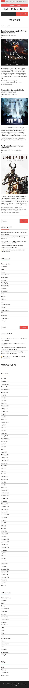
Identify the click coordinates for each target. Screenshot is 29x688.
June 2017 (3, 555)
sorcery (9, 84)
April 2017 (3, 558)
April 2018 (3, 528)
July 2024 (3, 414)
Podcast (3, 307)
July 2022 (3, 444)
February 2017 (4, 563)
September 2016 (5, 577)
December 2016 (5, 569)
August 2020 (4, 479)
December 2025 (5, 381)
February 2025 (4, 406)
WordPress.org (5, 675)
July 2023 (3, 425)
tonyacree (13, 35)
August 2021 (4, 465)
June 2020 (3, 482)
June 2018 (3, 523)
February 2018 (4, 533)
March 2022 (4, 452)
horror (2, 302)
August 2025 (4, 392)
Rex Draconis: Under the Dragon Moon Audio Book (13, 32)
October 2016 (4, 574)
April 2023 (3, 430)
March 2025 (4, 403)
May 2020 (3, 484)
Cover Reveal (4, 291)
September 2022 (5, 438)
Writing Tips (4, 321)
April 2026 (3, 378)
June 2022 (3, 446)
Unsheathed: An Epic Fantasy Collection (12, 147)
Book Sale (3, 280)
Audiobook (9, 81)
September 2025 (5, 389)
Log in (2, 667)
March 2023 (4, 433)
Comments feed (5, 672)
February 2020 (4, 490)
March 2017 (4, 561)
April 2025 (3, 400)
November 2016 (5, 572)
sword (12, 84)
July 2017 (3, 552)
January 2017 (4, 566)
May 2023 (3, 427)
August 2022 (4, 441)
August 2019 (4, 501)
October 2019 (4, 498)
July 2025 (3, 395)
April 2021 (3, 474)
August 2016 (4, 580)
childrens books (5, 285)
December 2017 (5, 539)
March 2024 (4, 419)
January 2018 (4, 536)
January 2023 (4, 436)
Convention (4, 288)
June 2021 (3, 468)
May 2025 (3, 397)
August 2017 (4, 550)
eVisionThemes (14, 685)
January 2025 (4, 408)
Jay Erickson (17, 210)
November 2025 (5, 384)
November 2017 (5, 542)
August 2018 (4, 517)
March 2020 (4, 487)
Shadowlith (11, 140)
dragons (3, 82)
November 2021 (5, 460)
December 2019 (5, 493)
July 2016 (3, 582)
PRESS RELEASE (5, 310)
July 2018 (3, 520)
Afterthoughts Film (6, 264)
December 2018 (5, 506)
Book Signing (4, 283)
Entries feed (4, 670)
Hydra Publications (14, 9)
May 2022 (3, 449)
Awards (3, 272)
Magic (11, 82)
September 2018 (5, 514)
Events (2, 293)
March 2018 (4, 531)
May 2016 (3, 585)
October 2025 (4, 387)
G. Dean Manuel (9, 210)
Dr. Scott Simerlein (18, 209)
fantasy (7, 82)
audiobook (20, 138)
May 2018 (3, 525)
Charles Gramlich (9, 209)
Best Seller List (5, 274)
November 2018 (5, 509)
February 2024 (4, 422)
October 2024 (4, 411)
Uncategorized (4, 318)
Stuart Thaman (18, 140)
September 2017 (5, 547)
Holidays (3, 299)
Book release (9, 207)
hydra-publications (16, 150)
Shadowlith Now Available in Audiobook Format (12, 91)
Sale (2, 312)
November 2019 (5, 495)
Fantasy (3, 296)
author (2, 269)
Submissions (4, 315)
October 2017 (4, 544)
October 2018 (4, 512)
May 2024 (3, 416)
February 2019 (4, 504)
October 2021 (4, 463)
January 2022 (4, 457)
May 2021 (3, 471)
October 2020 (4, 476)
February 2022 (4, 455)
